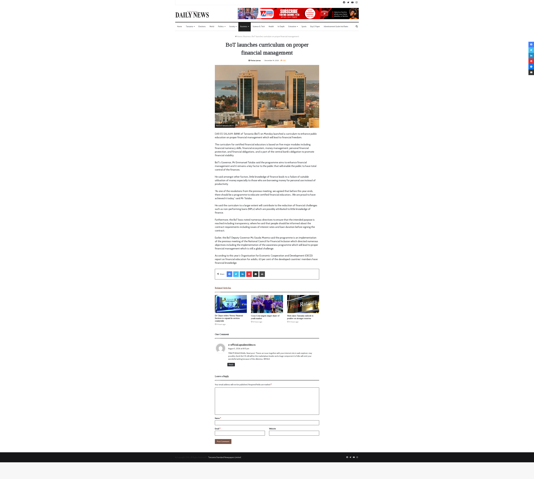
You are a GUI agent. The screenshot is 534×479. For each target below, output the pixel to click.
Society (232, 26)
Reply (231, 364)
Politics (221, 26)
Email (217, 429)
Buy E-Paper (315, 26)
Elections (202, 26)
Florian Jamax (255, 60)
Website (272, 429)
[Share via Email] (255, 274)
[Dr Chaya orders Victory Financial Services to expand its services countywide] (231, 304)
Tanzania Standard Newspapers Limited (224, 457)
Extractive (292, 26)
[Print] (262, 274)
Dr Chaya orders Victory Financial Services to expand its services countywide (229, 318)
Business (243, 26)
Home (179, 26)
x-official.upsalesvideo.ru (241, 344)
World (212, 26)
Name (218, 418)
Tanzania (189, 26)
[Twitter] (236, 274)
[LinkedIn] (242, 274)
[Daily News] (192, 14)
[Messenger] (531, 67)
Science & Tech (259, 26)
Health (271, 26)
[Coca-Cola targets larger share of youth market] (267, 304)
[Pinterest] (249, 274)
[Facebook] (229, 274)
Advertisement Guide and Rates (336, 26)
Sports (303, 26)
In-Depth (281, 26)
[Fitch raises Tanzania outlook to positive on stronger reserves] (303, 304)
